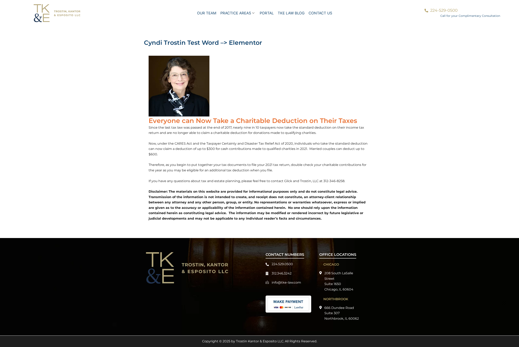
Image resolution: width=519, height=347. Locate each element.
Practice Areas (235, 13)
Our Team (206, 13)
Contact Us (320, 13)
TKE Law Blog (291, 13)
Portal (267, 13)
